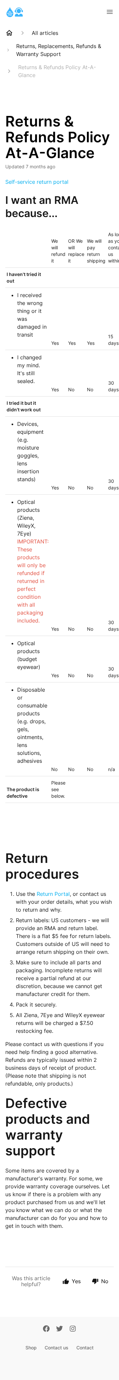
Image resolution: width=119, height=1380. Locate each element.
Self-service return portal (36, 182)
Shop (31, 1347)
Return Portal (53, 894)
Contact (85, 1347)
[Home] (9, 33)
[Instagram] (73, 1329)
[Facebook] (46, 1329)
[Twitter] (59, 1329)
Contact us (56, 1347)
